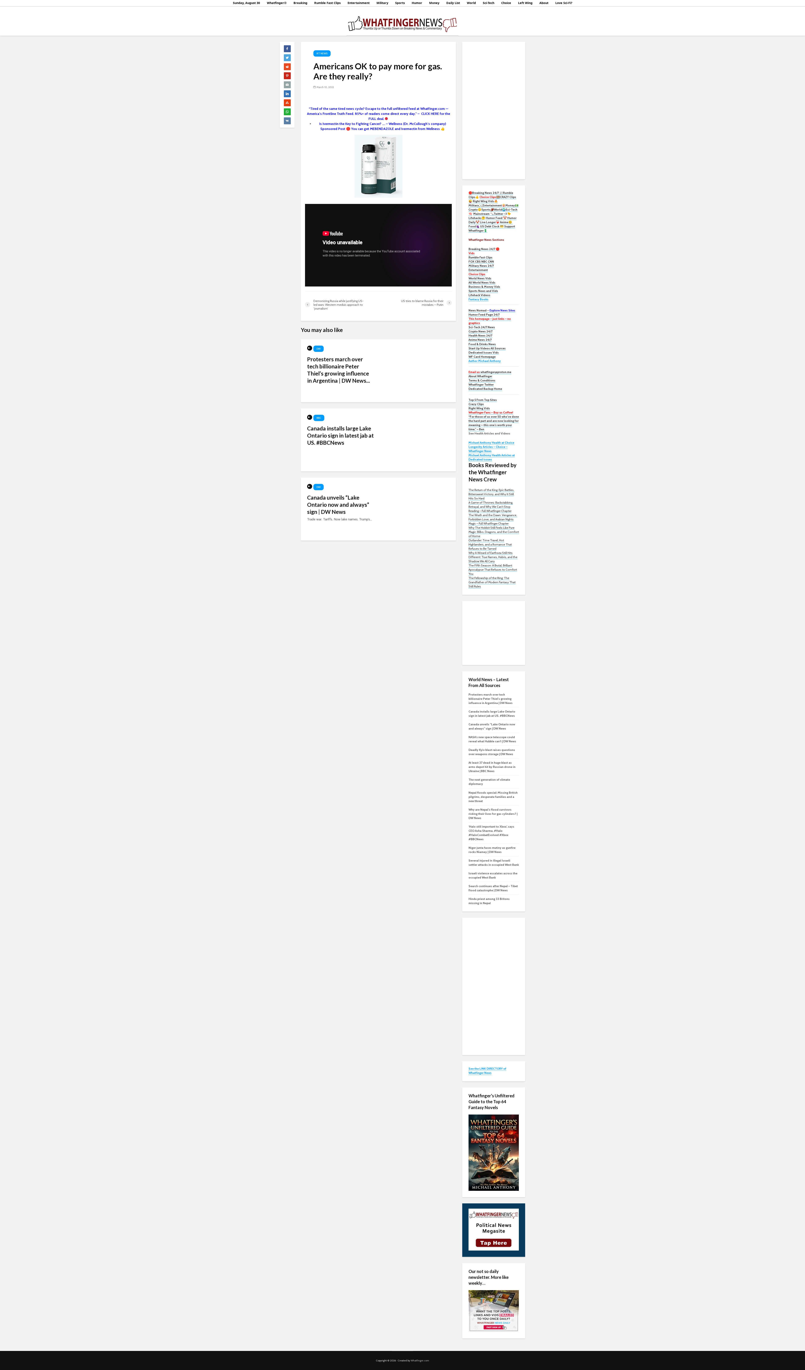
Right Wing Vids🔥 (485, 201)
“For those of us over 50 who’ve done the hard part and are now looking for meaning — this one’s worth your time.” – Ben (494, 423)
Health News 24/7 (480, 335)
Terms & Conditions (482, 380)
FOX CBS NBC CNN (481, 261)
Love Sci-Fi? (563, 3)
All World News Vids (482, 282)
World (471, 3)
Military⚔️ (476, 205)
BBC (319, 417)
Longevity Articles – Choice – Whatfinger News (488, 449)
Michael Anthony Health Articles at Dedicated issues (492, 457)
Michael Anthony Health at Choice (491, 443)
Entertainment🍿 (494, 205)
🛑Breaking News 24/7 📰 (486, 193)
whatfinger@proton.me (490, 372)
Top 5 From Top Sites (483, 400)
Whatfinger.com (420, 1360)
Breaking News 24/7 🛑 (484, 249)
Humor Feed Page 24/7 (484, 314)
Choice (506, 3)
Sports (400, 3)
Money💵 (511, 205)
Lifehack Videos (479, 295)
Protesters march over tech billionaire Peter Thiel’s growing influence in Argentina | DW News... (338, 370)
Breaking (300, 3)
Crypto (473, 209)
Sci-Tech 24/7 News (482, 327)
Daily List (453, 3)
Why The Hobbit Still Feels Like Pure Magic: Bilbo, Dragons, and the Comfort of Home (494, 532)
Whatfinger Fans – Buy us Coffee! (491, 412)
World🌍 (500, 209)
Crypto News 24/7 (480, 331)
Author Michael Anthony (485, 361)
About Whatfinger (480, 376)
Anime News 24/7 (480, 340)
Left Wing (525, 3)
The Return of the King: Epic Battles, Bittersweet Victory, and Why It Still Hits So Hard (491, 494)
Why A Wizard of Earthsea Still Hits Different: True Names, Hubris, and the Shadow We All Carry (493, 557)
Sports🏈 (487, 209)
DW (319, 348)
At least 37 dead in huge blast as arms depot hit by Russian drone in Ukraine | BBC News (492, 767)
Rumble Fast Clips (327, 3)
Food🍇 (474, 226)
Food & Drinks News (482, 344)
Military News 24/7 (481, 266)
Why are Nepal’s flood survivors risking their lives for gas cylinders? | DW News (493, 814)
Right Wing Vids (479, 408)
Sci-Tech (488, 3)
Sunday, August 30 (246, 3)
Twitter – (499, 214)
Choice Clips (477, 274)
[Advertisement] (494, 110)
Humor (417, 3)
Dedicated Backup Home (485, 389)
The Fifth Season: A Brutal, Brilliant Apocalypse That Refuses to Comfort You (493, 570)
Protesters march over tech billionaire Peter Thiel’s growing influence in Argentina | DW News (491, 699)
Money (434, 3)
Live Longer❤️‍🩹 (489, 222)
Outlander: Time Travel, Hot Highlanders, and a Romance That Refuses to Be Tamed (490, 544)
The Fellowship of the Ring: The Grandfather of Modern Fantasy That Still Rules (492, 582)
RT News (322, 53)
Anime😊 (506, 222)
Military (382, 3)
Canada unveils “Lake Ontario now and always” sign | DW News (338, 504)
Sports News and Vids (483, 291)
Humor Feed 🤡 (496, 218)
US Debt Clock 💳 (492, 226)
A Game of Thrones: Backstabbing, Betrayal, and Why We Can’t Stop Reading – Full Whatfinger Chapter (491, 507)
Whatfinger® (277, 3)
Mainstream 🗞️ (483, 214)
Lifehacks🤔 (477, 218)
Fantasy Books (478, 299)
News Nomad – (492, 310)
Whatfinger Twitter (481, 384)
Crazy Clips (476, 404)
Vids (472, 253)
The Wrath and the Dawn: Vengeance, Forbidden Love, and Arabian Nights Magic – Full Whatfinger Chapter (493, 519)
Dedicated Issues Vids (484, 352)
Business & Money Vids (484, 287)
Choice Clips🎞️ (489, 197)
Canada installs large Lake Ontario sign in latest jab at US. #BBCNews (340, 435)
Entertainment (359, 3)
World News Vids (480, 278)
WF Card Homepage (482, 357)
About (543, 3)
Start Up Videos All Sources (487, 348)
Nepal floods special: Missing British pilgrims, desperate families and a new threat (493, 797)
